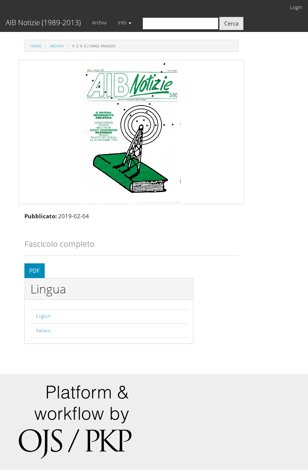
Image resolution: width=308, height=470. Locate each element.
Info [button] (123, 22)
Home (36, 45)
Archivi (99, 22)
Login (296, 7)
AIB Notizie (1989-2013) (43, 22)
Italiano (43, 330)
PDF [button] (34, 270)
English (43, 316)
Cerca (231, 23)
